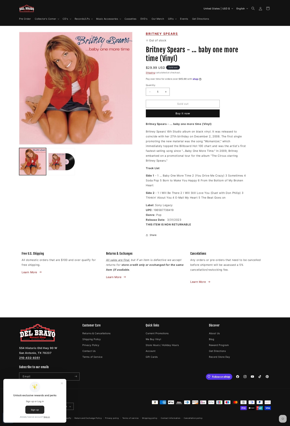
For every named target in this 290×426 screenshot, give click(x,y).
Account (150, 350)
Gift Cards (152, 356)
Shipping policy (150, 418)
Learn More (29, 272)
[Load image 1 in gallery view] (32, 161)
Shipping (150, 72)
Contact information (170, 418)
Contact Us (89, 350)
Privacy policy (112, 418)
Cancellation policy (193, 418)
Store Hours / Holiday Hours (162, 344)
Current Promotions (157, 333)
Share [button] (153, 235)
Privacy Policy (90, 344)
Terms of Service (92, 356)
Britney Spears (162, 33)
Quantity (150, 85)
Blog (211, 339)
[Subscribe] (75, 376)
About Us (214, 333)
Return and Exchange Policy (88, 418)
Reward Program (219, 344)
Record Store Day (219, 356)
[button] (47, 18)
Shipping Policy (91, 339)
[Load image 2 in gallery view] (61, 161)
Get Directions (217, 350)
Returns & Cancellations (96, 333)
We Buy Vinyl (153, 339)
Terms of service (130, 418)
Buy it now (183, 113)
